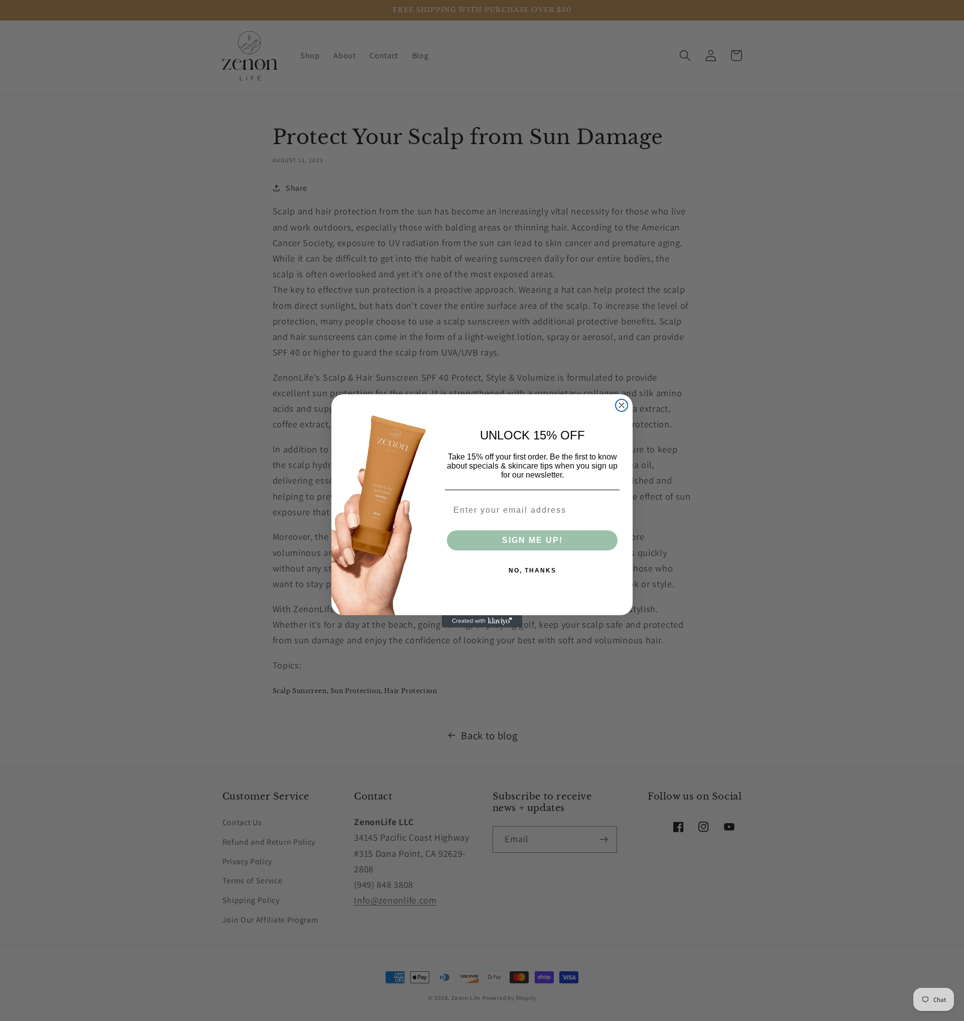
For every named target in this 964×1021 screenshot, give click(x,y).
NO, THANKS (532, 570)
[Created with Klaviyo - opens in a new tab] (482, 621)
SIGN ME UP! (532, 540)
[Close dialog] (622, 405)
